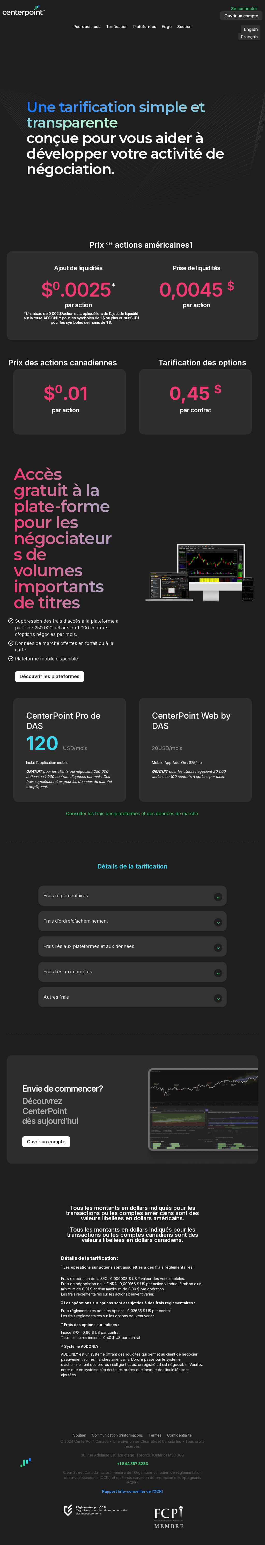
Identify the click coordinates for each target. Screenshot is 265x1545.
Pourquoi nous (86, 27)
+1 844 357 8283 (132, 1463)
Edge (167, 27)
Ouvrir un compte (241, 15)
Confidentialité (179, 1435)
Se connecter (244, 8)
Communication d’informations (117, 1435)
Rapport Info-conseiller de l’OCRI (132, 1491)
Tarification (117, 27)
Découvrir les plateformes (49, 676)
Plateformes (144, 27)
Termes (155, 1435)
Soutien (184, 27)
